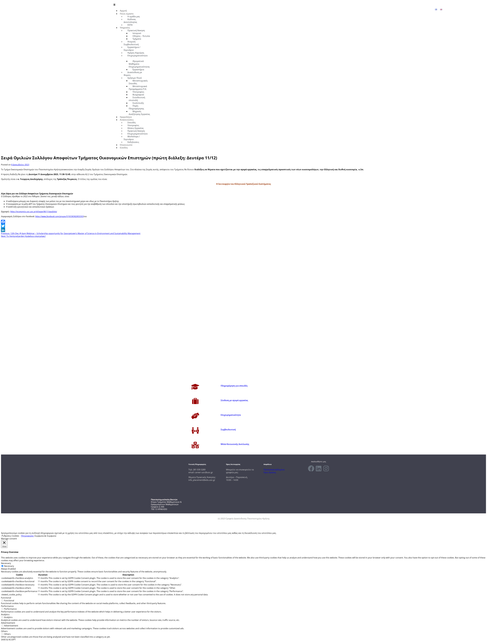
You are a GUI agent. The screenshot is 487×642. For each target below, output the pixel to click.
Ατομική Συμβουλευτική (131, 43)
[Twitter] (243, 226)
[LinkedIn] (243, 230)
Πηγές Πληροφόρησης (136, 107)
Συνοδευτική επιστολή (137, 99)
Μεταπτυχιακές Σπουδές (138, 82)
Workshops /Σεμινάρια (132, 138)
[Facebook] (243, 222)
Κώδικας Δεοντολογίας (130, 20)
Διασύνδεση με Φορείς (133, 73)
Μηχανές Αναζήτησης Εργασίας (139, 113)
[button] (277, 4)
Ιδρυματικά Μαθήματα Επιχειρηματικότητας (139, 64)
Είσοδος (124, 147)
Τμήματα (137, 38)
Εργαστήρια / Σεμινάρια (132, 48)
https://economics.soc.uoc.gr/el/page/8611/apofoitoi (33, 211)
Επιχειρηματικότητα (137, 55)
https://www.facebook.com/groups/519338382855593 (59, 216)
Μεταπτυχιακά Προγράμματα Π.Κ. (138, 87)
